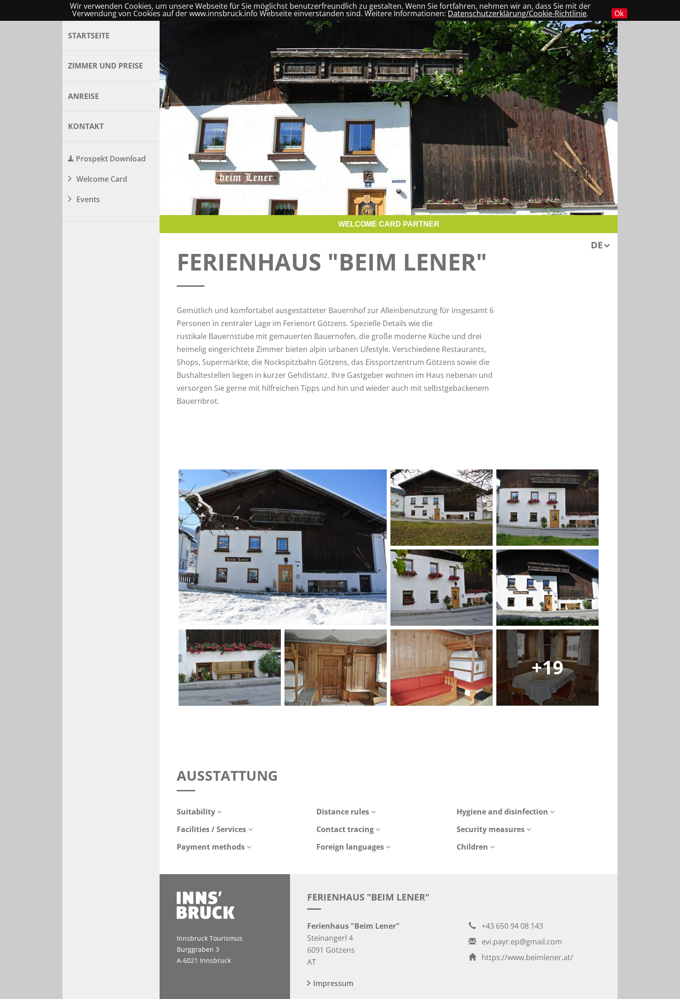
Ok (619, 13)
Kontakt (86, 126)
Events (88, 199)
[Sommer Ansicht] (547, 587)
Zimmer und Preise (105, 66)
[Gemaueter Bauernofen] (441, 667)
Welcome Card (101, 179)
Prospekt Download (111, 159)
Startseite (89, 36)
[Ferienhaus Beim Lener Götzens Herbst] (441, 507)
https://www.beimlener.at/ (526, 957)
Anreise (83, 96)
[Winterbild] (283, 547)
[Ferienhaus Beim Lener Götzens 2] (441, 587)
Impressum (333, 983)
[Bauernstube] (335, 667)
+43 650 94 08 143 (511, 926)
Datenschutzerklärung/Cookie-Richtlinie (517, 13)
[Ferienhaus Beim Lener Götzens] (547, 507)
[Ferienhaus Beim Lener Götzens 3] (230, 667)
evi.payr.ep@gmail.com (521, 942)
